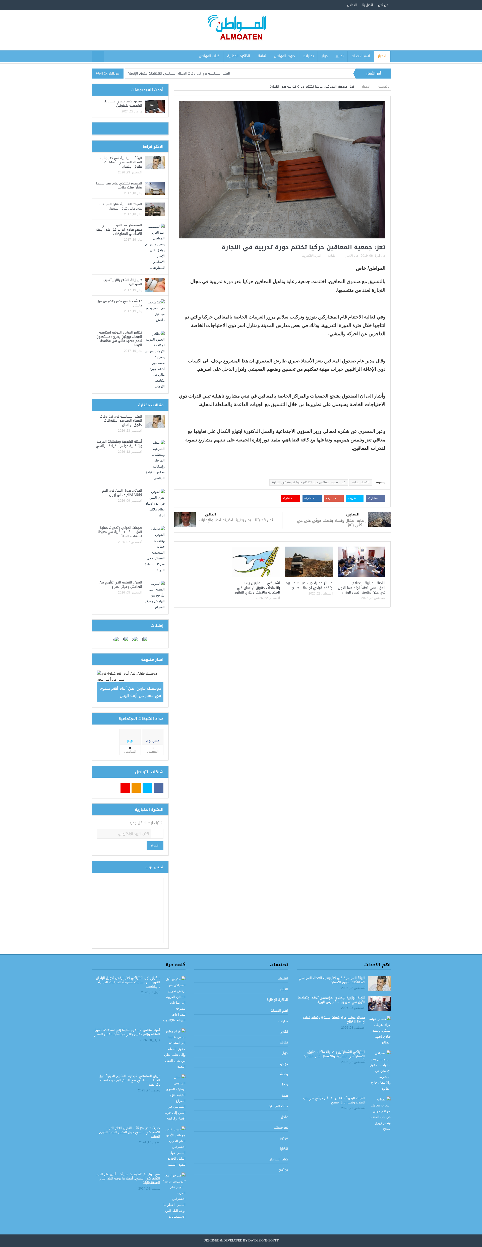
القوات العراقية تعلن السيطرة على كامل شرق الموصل (120, 206)
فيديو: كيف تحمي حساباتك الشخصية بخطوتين (122, 103)
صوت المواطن (284, 56)
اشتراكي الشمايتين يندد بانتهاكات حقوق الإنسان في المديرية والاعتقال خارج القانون (257, 588)
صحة (285, 1085)
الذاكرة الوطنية (238, 56)
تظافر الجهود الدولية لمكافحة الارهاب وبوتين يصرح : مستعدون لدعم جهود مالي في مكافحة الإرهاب (119, 338)
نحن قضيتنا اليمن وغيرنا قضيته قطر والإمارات (236, 519)
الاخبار (382, 56)
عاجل (284, 1117)
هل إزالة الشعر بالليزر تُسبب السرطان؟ (122, 282)
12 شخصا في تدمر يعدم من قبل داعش (119, 303)
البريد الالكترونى (311, 255)
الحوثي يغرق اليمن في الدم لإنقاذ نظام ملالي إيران (122, 492)
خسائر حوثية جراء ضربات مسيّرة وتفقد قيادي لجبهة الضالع (309, 585)
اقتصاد (283, 978)
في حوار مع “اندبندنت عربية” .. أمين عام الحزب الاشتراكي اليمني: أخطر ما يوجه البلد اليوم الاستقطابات (128, 1178)
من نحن (383, 5)
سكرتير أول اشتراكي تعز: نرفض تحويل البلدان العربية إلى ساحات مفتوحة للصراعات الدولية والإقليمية (128, 982)
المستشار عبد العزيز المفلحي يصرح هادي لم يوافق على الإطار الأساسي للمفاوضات (119, 229)
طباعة (332, 255)
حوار (325, 56)
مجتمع (283, 1170)
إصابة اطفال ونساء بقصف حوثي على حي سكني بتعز (331, 523)
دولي (284, 1064)
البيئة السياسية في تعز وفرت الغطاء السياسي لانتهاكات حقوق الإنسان (179, 73)
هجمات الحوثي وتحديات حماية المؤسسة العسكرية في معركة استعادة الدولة (120, 531)
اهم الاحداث (360, 56)
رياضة (284, 1074)
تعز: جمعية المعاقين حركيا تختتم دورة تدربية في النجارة (308, 482)
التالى (210, 514)
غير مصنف (281, 1127)
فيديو (284, 1138)
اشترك (155, 845)
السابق (352, 514)
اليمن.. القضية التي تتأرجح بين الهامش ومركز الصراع (120, 584)
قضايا (284, 1149)
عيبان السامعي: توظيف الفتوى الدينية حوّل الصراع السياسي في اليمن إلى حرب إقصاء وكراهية (129, 1080)
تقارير (340, 56)
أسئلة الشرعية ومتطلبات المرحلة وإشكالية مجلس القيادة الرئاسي (119, 443)
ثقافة (262, 56)
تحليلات (308, 56)
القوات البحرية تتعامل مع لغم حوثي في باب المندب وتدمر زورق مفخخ (334, 1100)
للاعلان (352, 5)
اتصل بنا (367, 5)
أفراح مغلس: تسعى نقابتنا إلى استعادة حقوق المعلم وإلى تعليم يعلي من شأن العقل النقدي (126, 1032)
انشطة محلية (360, 482)
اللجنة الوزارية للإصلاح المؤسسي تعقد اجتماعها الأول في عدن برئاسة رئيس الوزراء (361, 588)
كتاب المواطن (209, 56)
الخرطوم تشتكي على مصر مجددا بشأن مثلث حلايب (119, 185)
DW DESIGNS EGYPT (263, 1240)
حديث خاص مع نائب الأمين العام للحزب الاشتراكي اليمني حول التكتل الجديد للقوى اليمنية (129, 1132)
